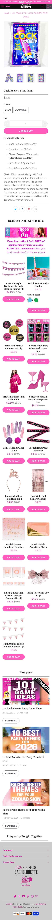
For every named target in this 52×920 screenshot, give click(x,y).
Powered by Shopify (31, 907)
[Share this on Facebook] (22, 209)
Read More (11, 720)
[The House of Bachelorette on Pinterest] (28, 896)
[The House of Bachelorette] (26, 6)
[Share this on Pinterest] (29, 209)
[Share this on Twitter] (15, 209)
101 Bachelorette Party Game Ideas (22, 708)
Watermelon (21, 110)
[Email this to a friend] (35, 209)
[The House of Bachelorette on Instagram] (32, 896)
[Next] (45, 47)
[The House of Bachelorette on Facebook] (19, 896)
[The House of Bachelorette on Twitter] (15, 896)
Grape (8, 110)
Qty (5, 118)
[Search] (42, 6)
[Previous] (6, 47)
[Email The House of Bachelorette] (37, 896)
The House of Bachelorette (24, 904)
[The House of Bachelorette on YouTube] (24, 896)
